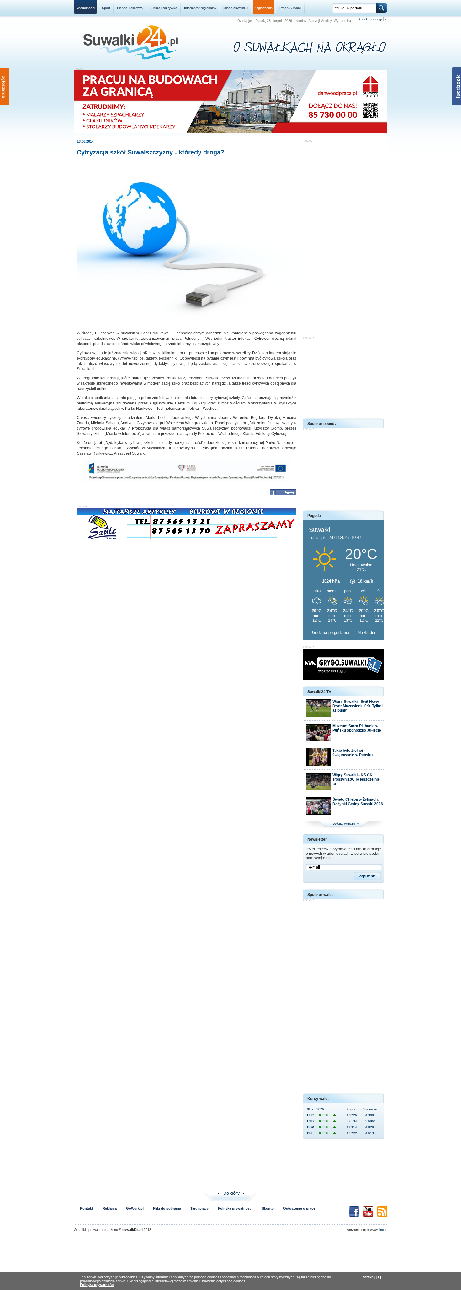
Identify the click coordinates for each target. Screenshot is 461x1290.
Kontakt (86, 1208)
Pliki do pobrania (167, 1208)
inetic (383, 1230)
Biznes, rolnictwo (130, 8)
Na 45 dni (366, 632)
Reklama (110, 1208)
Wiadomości (86, 8)
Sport (106, 8)
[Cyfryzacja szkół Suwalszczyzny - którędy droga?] (186, 324)
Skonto (268, 1208)
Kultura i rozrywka (163, 8)
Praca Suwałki (290, 8)
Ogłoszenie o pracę (299, 1208)
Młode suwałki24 (235, 8)
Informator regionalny (200, 8)
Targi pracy (199, 1208)
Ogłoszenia (264, 8)
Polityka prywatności (235, 1208)
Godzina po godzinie (331, 632)
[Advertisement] (343, 236)
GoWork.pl (135, 1208)
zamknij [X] (372, 1277)
